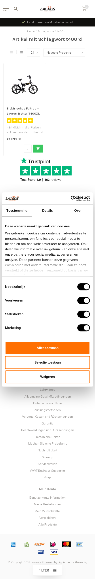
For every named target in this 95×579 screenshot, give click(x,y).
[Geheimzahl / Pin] (40, 552)
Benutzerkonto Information (47, 497)
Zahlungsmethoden (47, 410)
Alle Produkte (47, 524)
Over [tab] (78, 210)
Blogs (47, 477)
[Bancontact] (79, 544)
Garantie (47, 423)
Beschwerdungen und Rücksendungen (47, 430)
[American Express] (13, 544)
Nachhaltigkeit (47, 450)
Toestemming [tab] (16, 210)
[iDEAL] (53, 544)
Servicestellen (47, 464)
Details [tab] (47, 210)
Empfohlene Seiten (47, 437)
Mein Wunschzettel (48, 511)
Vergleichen (47, 517)
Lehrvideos (47, 389)
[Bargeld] (26, 544)
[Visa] (54, 552)
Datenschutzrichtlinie (47, 403)
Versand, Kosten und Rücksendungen (47, 416)
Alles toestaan (48, 348)
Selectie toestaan (47, 362)
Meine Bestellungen (47, 504)
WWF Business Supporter (47, 470)
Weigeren (47, 377)
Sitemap (47, 457)
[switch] (80, 300)
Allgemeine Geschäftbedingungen (47, 396)
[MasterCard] (66, 544)
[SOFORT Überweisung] (39, 544)
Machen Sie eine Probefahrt (47, 443)
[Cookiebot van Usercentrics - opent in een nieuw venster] (70, 198)
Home (31, 31)
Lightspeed (65, 562)
